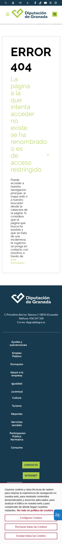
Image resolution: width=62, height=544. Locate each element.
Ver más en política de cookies (35, 510)
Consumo (17, 447)
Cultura (16, 397)
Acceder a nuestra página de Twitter (50, 2)
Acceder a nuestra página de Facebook (35, 2)
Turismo (17, 405)
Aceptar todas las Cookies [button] (31, 536)
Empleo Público (17, 355)
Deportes (16, 413)
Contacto (20, 3)
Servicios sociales (16, 424)
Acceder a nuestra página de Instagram (55, 2)
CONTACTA (31, 465)
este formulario (17, 261)
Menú (7, 14)
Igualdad (16, 383)
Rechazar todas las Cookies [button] (31, 527)
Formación (16, 364)
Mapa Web (13, 3)
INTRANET (31, 475)
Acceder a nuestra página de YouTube (45, 2)
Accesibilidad (28, 3)
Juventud (17, 391)
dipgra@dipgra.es (35, 322)
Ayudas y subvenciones (17, 343)
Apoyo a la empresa (16, 374)
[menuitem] (8, 3)
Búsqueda (6, 3)
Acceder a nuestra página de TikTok (40, 2)
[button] (54, 14)
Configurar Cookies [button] (31, 517)
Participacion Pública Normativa (17, 436)
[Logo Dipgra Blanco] (31, 311)
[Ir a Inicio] (31, 13)
